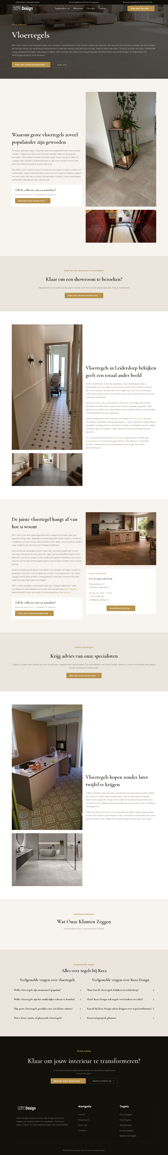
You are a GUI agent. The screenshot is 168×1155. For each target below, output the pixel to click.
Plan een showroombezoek (30, 64)
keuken (67, 592)
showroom (106, 52)
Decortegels (126, 1114)
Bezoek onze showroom (31, 200)
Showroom (78, 8)
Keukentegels (127, 1130)
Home (81, 1114)
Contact (102, 8)
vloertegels (118, 437)
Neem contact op (102, 1081)
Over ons (91, 8)
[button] (47, 990)
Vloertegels (125, 1120)
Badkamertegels (128, 1136)
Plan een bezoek (140, 8)
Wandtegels (126, 1125)
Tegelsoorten (60, 8)
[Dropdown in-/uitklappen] (68, 8)
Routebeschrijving (120, 608)
